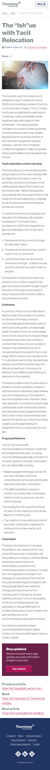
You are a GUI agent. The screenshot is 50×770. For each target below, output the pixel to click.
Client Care (32, 740)
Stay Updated (18, 669)
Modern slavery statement (20, 744)
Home (4, 13)
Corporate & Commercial (37, 47)
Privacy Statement (18, 740)
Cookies (36, 744)
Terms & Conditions (33, 736)
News (13, 13)
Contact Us (11, 736)
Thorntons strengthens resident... (23, 713)
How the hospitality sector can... (22, 688)
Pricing (20, 736)
